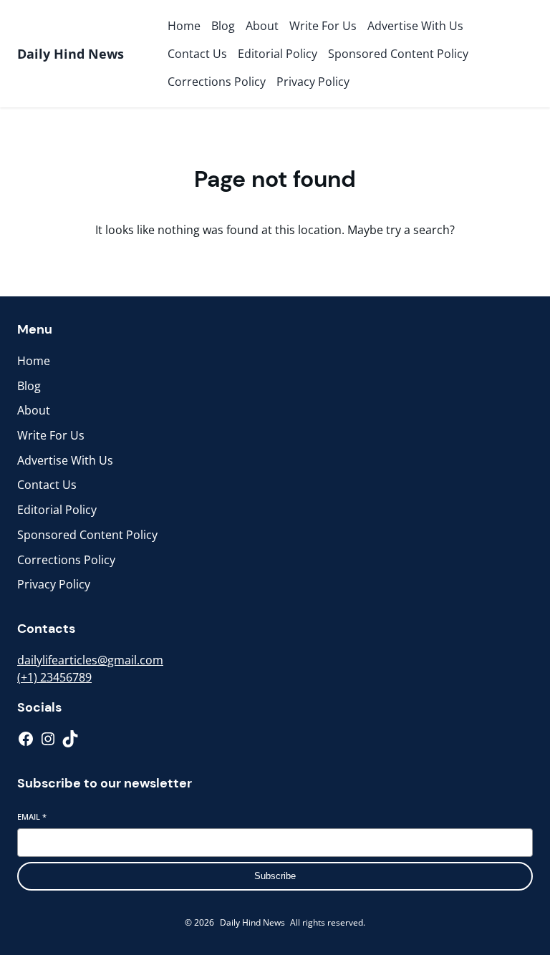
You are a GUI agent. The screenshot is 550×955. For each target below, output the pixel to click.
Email (32, 816)
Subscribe (275, 876)
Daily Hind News (70, 53)
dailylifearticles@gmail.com (90, 660)
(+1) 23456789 (54, 677)
